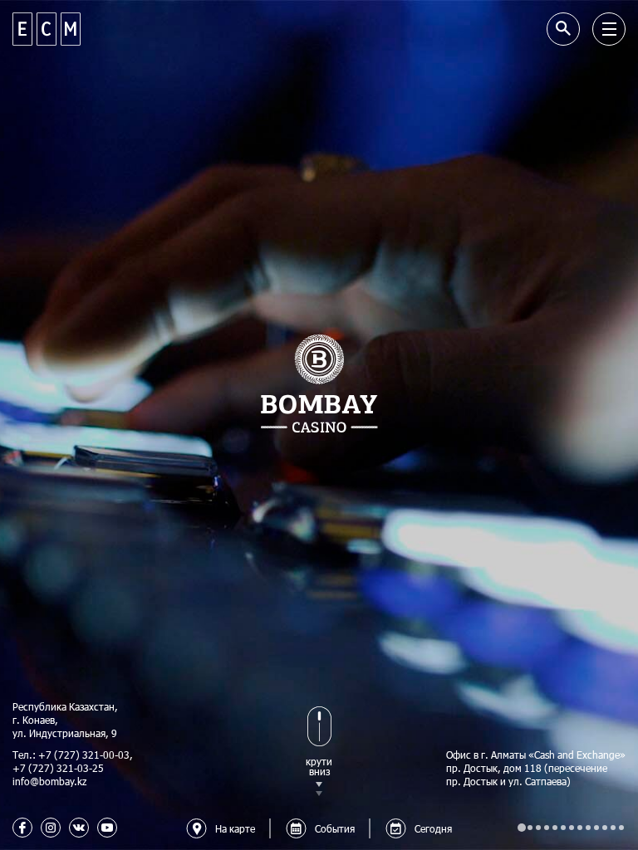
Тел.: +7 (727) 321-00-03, (72, 754)
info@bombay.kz (49, 781)
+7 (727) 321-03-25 (58, 768)
